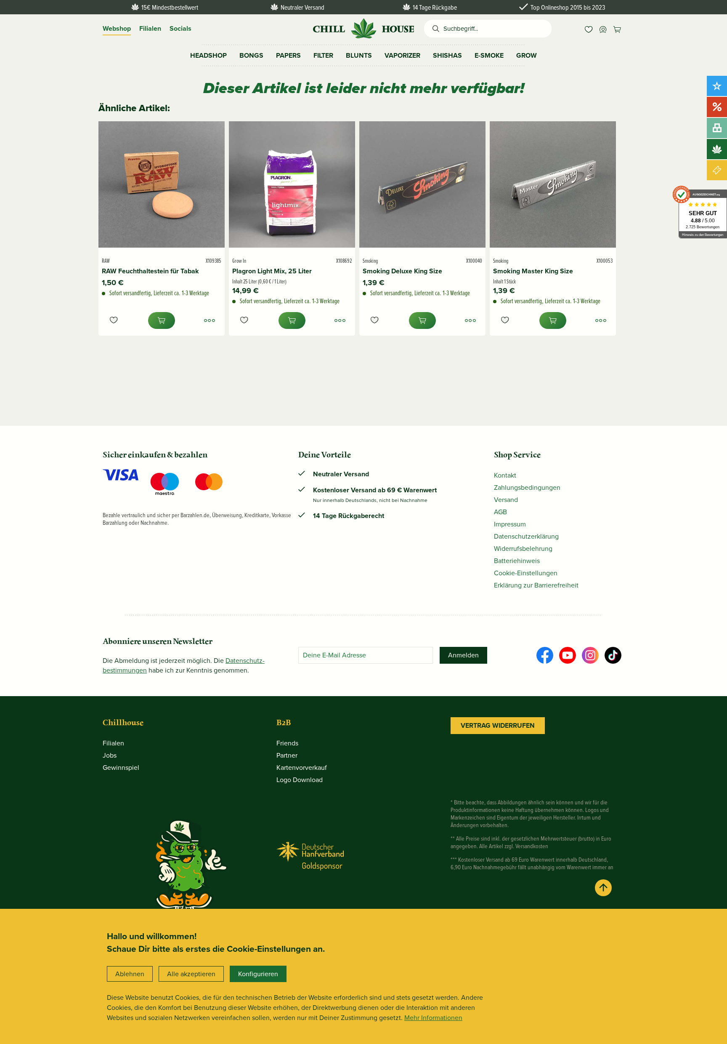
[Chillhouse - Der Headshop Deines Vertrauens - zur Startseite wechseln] (363, 27)
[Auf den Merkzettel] (113, 320)
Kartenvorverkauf (301, 767)
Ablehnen (129, 974)
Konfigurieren (258, 974)
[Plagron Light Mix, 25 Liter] (292, 184)
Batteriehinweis (517, 561)
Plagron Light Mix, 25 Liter (272, 271)
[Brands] (717, 149)
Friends (287, 743)
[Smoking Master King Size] (553, 184)
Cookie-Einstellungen (525, 573)
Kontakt (505, 475)
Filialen (150, 28)
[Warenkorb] (617, 28)
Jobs (110, 755)
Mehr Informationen (433, 1018)
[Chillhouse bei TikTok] (613, 655)
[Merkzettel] (588, 28)
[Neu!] (717, 86)
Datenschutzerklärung (526, 536)
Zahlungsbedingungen (527, 487)
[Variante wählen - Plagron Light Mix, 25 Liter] (340, 320)
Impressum (510, 524)
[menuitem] (588, 28)
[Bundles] (717, 128)
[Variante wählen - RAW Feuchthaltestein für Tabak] (209, 320)
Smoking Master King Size (533, 271)
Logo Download (299, 780)
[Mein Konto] (603, 28)
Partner (286, 755)
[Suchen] (433, 28)
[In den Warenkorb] (161, 320)
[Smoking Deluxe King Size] (422, 184)
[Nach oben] (603, 887)
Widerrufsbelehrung (523, 548)
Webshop (117, 28)
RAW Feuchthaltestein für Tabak (150, 271)
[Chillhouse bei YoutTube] (567, 655)
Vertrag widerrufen (498, 725)
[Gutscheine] (717, 170)
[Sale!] (717, 107)
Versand (506, 500)
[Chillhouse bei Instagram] (590, 655)
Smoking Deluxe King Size (402, 271)
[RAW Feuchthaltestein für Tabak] (161, 184)
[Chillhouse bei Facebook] (544, 655)
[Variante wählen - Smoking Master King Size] (600, 320)
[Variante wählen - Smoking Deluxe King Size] (470, 320)
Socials (180, 28)
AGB (500, 512)
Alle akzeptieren (191, 974)
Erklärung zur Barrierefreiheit (536, 585)
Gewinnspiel (121, 767)
